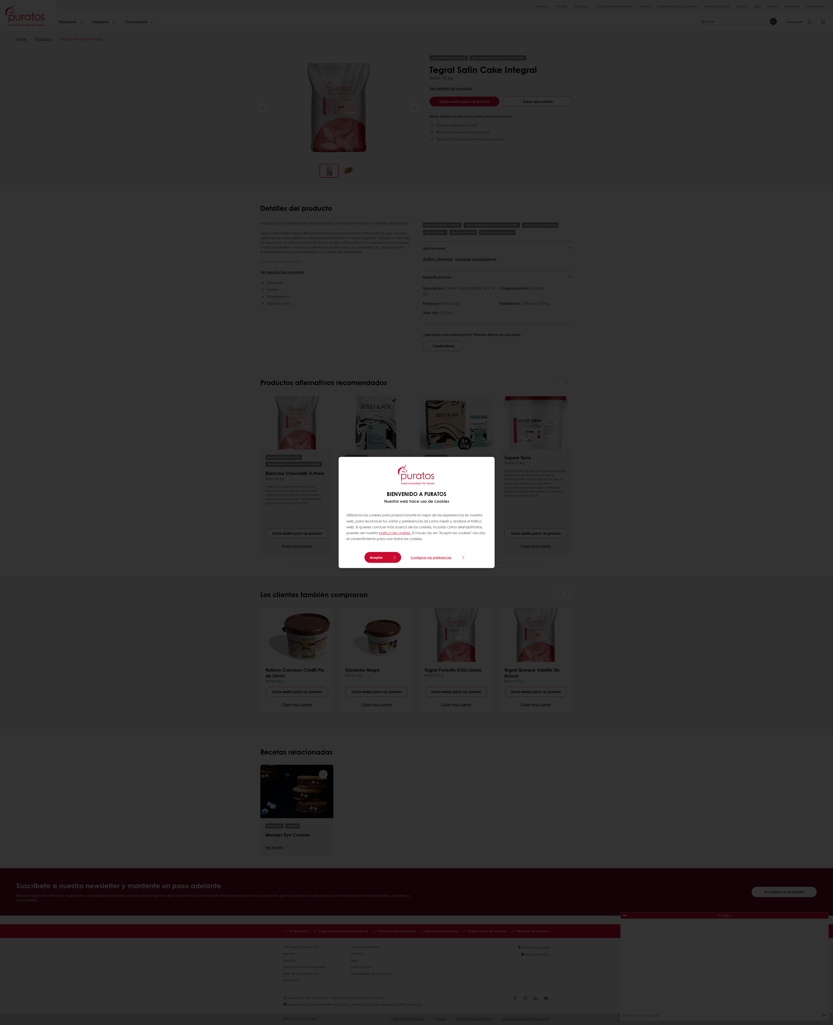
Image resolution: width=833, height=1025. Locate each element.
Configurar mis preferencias (431, 557)
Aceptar (376, 557)
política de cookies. (395, 532)
